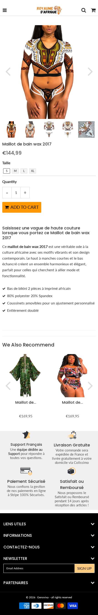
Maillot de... (25, 402)
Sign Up (84, 568)
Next (90, 71)
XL (32, 171)
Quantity (9, 181)
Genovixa (43, 597)
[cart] (93, 10)
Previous (7, 71)
